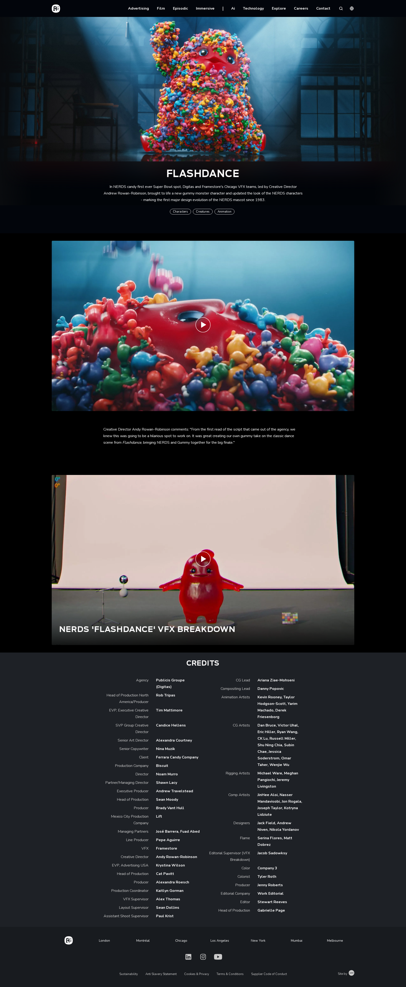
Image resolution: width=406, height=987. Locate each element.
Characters (180, 212)
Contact (323, 8)
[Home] (68, 939)
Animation (224, 212)
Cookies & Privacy (196, 974)
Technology (253, 8)
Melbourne (335, 940)
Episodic (180, 8)
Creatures (203, 212)
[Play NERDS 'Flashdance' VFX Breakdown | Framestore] (203, 560)
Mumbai (296, 940)
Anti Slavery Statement (161, 974)
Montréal (143, 940)
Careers (301, 8)
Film (161, 8)
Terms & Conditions (230, 974)
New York (258, 940)
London (104, 940)
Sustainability (128, 974)
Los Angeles (220, 940)
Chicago (181, 940)
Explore (279, 8)
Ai (233, 8)
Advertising (138, 8)
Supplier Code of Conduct (269, 974)
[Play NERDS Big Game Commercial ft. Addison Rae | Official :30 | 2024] (203, 326)
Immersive (205, 8)
